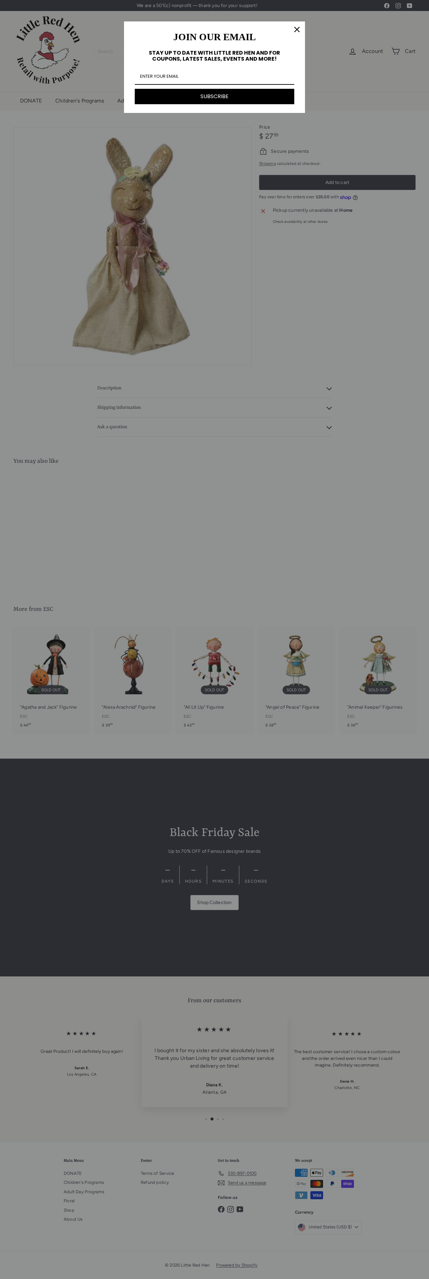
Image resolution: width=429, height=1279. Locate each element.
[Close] (297, 29)
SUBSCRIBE (214, 96)
